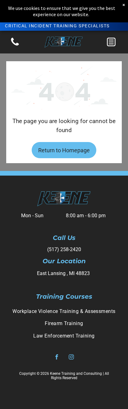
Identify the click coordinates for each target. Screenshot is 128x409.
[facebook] (57, 358)
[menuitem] (64, 311)
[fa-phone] (15, 45)
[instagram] (71, 358)
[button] (111, 42)
